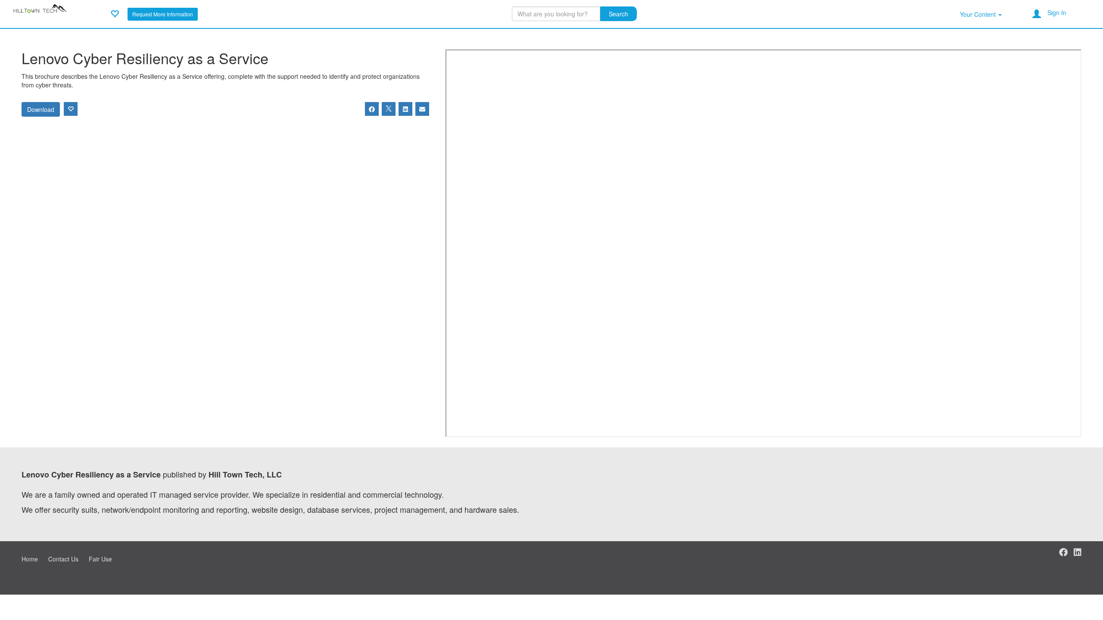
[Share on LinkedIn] (405, 109)
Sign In (1056, 12)
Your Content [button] (978, 14)
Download (40, 109)
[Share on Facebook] (372, 109)
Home (30, 559)
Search (618, 13)
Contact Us (63, 559)
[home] (41, 13)
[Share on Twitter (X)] (389, 109)
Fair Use (100, 559)
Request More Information (162, 14)
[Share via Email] (422, 109)
